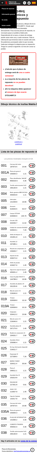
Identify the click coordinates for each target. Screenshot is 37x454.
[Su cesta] (29, 3)
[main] (18, 225)
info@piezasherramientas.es (22, 451)
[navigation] (2, 3)
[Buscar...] (25, 3)
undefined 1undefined (18, 143)
